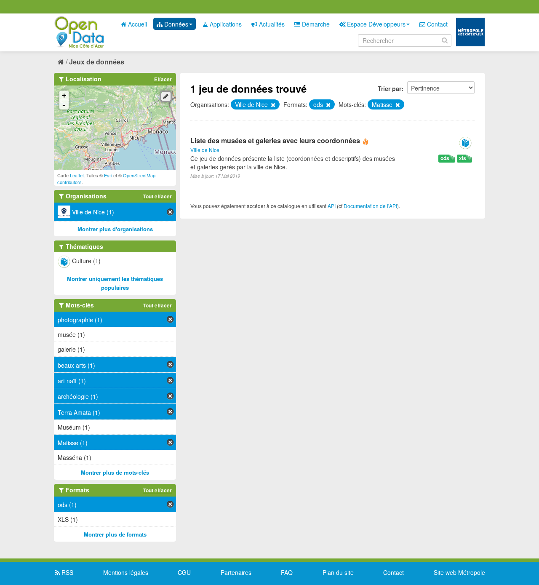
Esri (108, 175)
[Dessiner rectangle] (166, 96)
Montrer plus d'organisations (115, 229)
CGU (184, 572)
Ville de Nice (204, 149)
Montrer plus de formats (115, 534)
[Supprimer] (272, 105)
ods (444, 158)
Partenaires (236, 572)
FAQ (287, 572)
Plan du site (338, 572)
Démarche (315, 24)
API (332, 205)
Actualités (271, 24)
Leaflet (77, 175)
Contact (436, 24)
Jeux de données (96, 62)
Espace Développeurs (375, 24)
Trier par (389, 88)
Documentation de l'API (370, 205)
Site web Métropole (459, 572)
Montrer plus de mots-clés (115, 472)
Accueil (136, 24)
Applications (225, 24)
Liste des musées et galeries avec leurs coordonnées (275, 140)
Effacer (163, 79)
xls (462, 158)
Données (175, 24)
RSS (66, 572)
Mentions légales (125, 572)
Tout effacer (157, 196)
